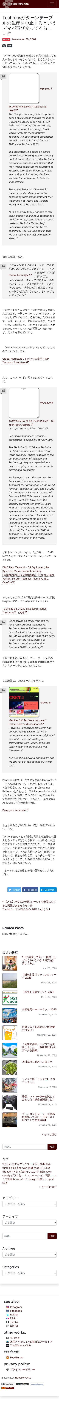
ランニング (32, 1171)
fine (19, 1167)
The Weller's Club (20, 1345)
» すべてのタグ (48, 1186)
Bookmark (50, 889)
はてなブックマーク (23, 1164)
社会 (48, 1164)
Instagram (16, 1307)
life (37, 1164)
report (50, 1179)
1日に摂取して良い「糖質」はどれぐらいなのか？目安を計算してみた (39, 960)
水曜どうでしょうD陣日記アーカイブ (31, 1341)
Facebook (32, 889)
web (9, 46)
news (48, 1171)
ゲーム (24, 1179)
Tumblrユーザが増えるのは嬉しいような (25, 909)
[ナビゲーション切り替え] (52, 4)
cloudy (6, 1175)
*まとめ (6, 1164)
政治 (42, 1171)
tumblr (6, 1167)
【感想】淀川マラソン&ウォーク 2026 (39, 976)
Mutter (6, 39)
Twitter (16, 889)
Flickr (13, 1318)
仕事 (42, 1164)
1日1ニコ (15, 1337)
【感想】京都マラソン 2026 (38, 992)
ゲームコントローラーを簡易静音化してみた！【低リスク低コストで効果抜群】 (38, 1116)
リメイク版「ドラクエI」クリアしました (38, 1080)
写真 (48, 1175)
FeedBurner (16, 1357)
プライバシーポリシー (22, 1369)
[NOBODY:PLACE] (16, 4)
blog (13, 1167)
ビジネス (45, 1167)
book (16, 1179)
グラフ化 (16, 1175)
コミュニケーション (33, 1175)
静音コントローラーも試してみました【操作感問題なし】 (38, 1098)
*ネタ (15, 1171)
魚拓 (21, 612)
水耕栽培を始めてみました (37, 1061)
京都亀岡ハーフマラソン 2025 (39, 1009)
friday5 (6, 1171)
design (32, 1179)
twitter (14, 1314)
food (36, 1167)
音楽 (39, 1179)
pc (44, 1179)
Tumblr (14, 1322)
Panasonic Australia (14, 810)
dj (4, 46)
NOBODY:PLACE (23, 1378)
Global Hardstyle (19, 275)
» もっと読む (49, 1134)
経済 (4, 1182)
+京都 (22, 1171)
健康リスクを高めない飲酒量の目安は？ (38, 1028)
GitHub (14, 1325)
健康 (30, 1167)
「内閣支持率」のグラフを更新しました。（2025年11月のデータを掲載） (39, 1047)
